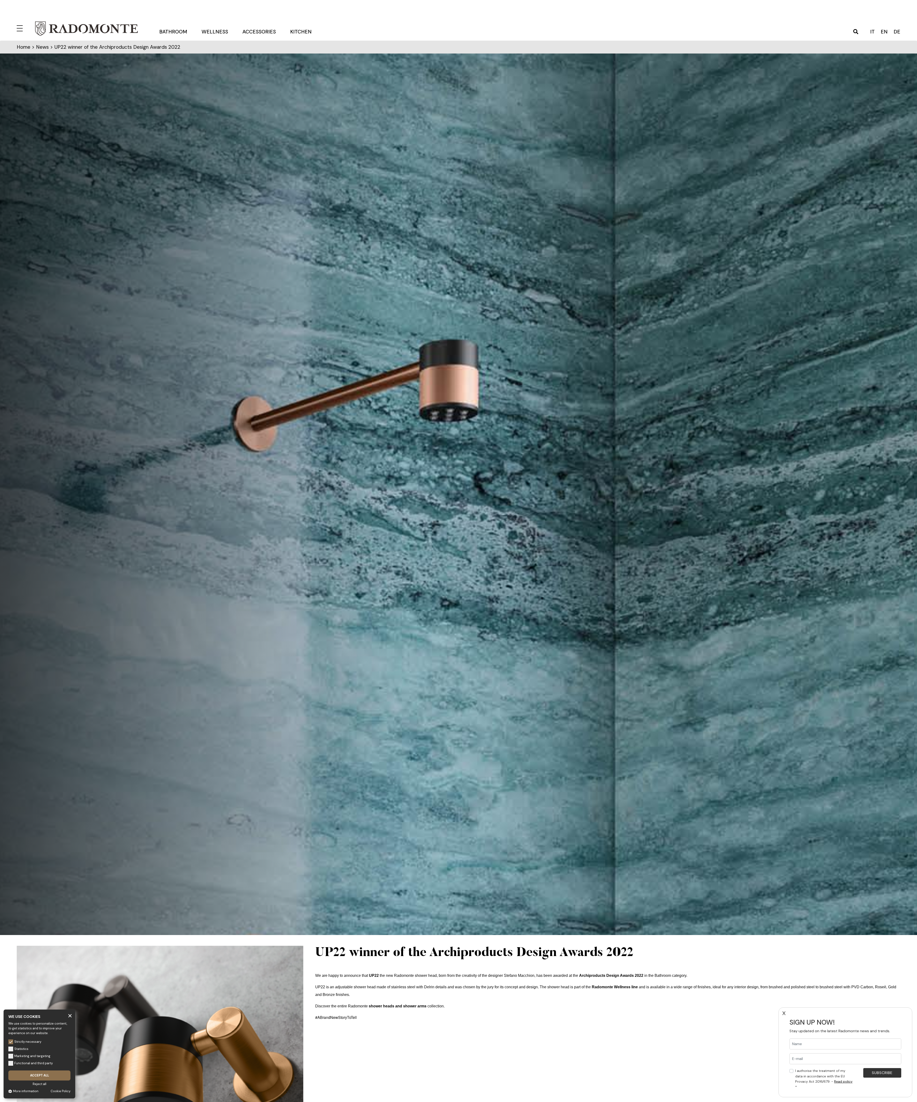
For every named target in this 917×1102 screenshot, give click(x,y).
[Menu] (20, 27)
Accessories (259, 31)
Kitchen (301, 31)
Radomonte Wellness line (615, 987)
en (884, 31)
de (897, 31)
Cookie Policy (60, 1091)
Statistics (21, 1049)
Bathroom (173, 31)
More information (25, 1091)
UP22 (374, 975)
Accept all (39, 1075)
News (42, 47)
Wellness (215, 31)
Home (23, 47)
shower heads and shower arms (398, 1006)
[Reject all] (70, 1015)
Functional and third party (33, 1063)
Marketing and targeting (32, 1056)
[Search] (855, 32)
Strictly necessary (27, 1042)
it (872, 31)
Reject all (39, 1084)
